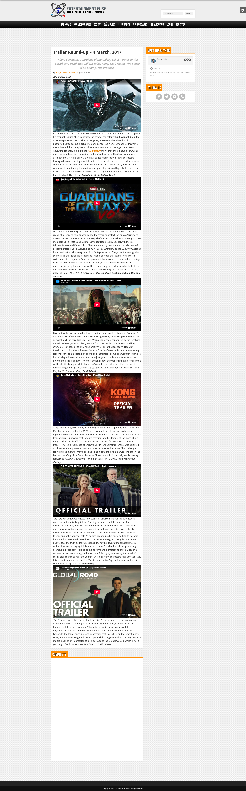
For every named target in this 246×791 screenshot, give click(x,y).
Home (68, 25)
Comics (126, 25)
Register (180, 25)
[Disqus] (97, 684)
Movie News (74, 72)
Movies (111, 25)
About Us (159, 25)
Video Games (84, 25)
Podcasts (142, 25)
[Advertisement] (123, 37)
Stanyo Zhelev (61, 72)
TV (99, 25)
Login (170, 25)
